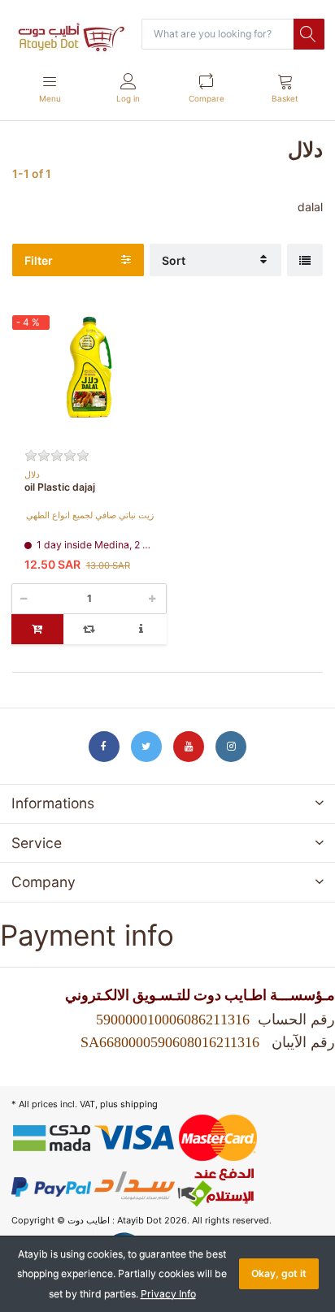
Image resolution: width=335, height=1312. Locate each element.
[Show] (305, 260)
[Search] (309, 34)
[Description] (141, 629)
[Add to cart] (37, 629)
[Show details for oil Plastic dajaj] (89, 375)
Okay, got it (279, 1273)
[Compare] (89, 629)
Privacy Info (168, 1294)
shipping (139, 1104)
